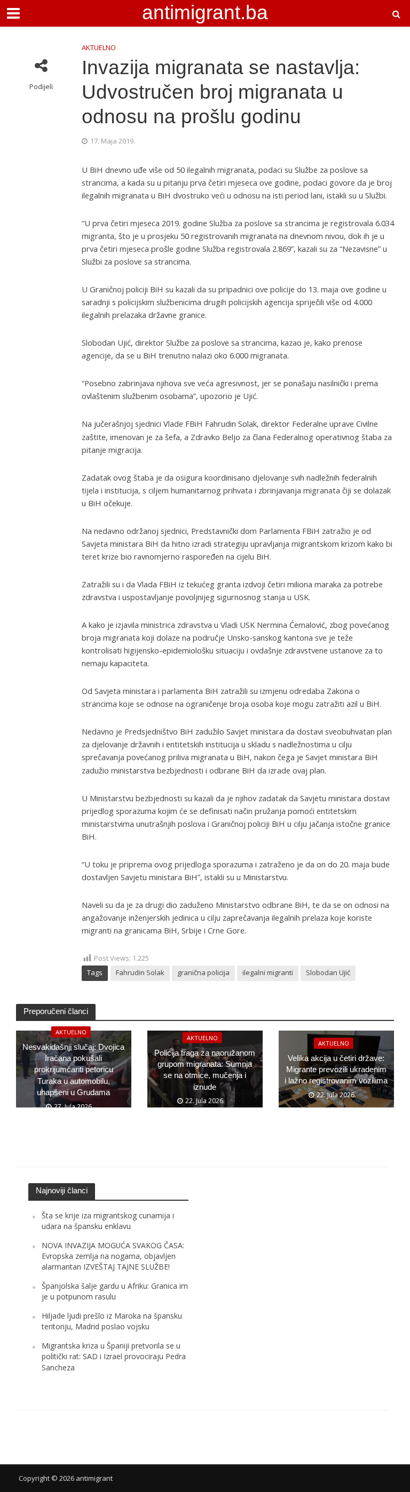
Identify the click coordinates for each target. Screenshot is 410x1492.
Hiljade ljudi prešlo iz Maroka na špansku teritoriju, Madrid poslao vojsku (112, 1321)
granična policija (203, 972)
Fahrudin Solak (140, 972)
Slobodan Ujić (328, 972)
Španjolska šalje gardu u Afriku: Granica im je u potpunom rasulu (115, 1291)
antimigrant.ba (205, 12)
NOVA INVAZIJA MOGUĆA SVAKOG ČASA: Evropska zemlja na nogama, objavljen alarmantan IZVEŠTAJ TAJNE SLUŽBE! (113, 1256)
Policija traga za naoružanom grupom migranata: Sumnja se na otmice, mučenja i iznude (204, 1069)
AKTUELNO (99, 47)
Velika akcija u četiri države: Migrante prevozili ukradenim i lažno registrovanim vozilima (336, 1070)
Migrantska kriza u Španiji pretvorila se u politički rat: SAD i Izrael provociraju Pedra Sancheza (114, 1357)
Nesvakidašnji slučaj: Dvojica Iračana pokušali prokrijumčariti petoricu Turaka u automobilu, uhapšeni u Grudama (73, 1070)
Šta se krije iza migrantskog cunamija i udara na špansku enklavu (108, 1220)
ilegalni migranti (267, 972)
